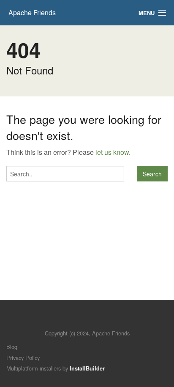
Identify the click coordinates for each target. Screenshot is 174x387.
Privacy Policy (23, 358)
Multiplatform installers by (55, 368)
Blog (11, 347)
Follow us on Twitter (78, 320)
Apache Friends (32, 12)
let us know (112, 152)
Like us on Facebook (93, 320)
